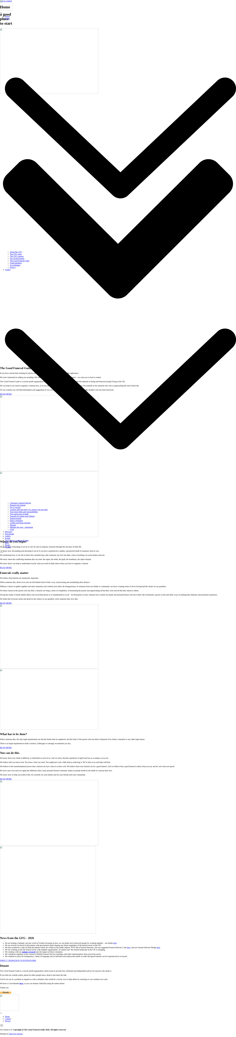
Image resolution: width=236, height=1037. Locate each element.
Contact (8, 547)
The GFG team (16, 254)
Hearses (13, 525)
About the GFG (16, 252)
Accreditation (15, 265)
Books (7, 545)
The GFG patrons (17, 256)
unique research (29, 952)
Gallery (8, 536)
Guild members (16, 263)
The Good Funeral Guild (19, 261)
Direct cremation (16, 521)
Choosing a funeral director (20, 503)
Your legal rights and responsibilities (24, 512)
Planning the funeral (17, 505)
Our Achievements (17, 259)
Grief (12, 529)
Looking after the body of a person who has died (29, 510)
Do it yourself (15, 507)
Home (7, 16)
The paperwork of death (19, 514)
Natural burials (15, 518)
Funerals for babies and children (22, 516)
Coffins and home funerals (20, 523)
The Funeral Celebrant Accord (17, 540)
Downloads (9, 534)
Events (7, 538)
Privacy (13, 267)
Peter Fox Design (16, 1034)
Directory (8, 532)
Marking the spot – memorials (21, 527)
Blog (7, 543)
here (115, 943)
